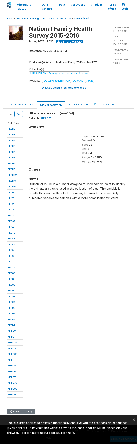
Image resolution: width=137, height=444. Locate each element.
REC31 (11, 215)
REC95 (11, 307)
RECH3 (11, 146)
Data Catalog (47, 6)
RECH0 (11, 128)
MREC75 (12, 382)
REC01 (11, 192)
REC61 (11, 255)
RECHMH (12, 180)
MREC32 (12, 353)
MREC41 (12, 359)
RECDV (12, 319)
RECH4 (11, 151)
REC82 (11, 284)
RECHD (12, 169)
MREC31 (12, 348)
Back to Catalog (22, 411)
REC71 (11, 261)
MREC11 (12, 336)
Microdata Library (24, 7)
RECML (12, 325)
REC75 (11, 267)
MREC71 (12, 377)
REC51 (11, 250)
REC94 (11, 302)
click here (67, 433)
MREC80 (12, 388)
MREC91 (12, 394)
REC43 (11, 238)
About (61, 4)
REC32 (11, 221)
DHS (43, 18)
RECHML (12, 186)
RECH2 (11, 140)
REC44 (11, 244)
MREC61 (12, 371)
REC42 (11, 232)
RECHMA (12, 175)
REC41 (11, 227)
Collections (78, 4)
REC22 (11, 209)
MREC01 (12, 330)
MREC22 (12, 342)
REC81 (11, 279)
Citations (96, 4)
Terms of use (112, 6)
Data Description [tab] (51, 105)
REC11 (11, 198)
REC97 (11, 313)
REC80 (11, 273)
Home (10, 18)
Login (125, 8)
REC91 (11, 290)
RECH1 (11, 134)
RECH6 (11, 163)
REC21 (11, 203)
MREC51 (12, 365)
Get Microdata (71, 41)
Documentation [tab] (78, 104)
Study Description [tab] (22, 104)
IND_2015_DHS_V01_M (59, 18)
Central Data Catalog (27, 18)
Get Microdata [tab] (105, 104)
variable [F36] (81, 18)
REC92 (11, 296)
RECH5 (11, 157)
